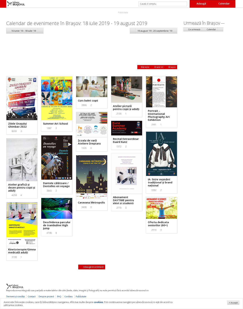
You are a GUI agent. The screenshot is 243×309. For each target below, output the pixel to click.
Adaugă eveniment (93, 266)
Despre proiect (46, 296)
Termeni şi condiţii (15, 296)
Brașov (172, 67)
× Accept (233, 302)
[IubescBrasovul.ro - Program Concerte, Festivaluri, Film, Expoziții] (3, 4)
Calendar (211, 29)
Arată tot (158, 67)
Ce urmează (194, 29)
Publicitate (122, 12)
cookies (98, 302)
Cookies (68, 296)
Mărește (145, 67)
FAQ (59, 296)
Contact (32, 296)
